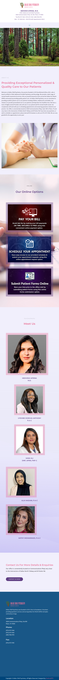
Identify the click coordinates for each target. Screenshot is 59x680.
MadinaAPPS (49, 678)
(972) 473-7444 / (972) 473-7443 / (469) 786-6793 (29, 17)
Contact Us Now (14, 579)
